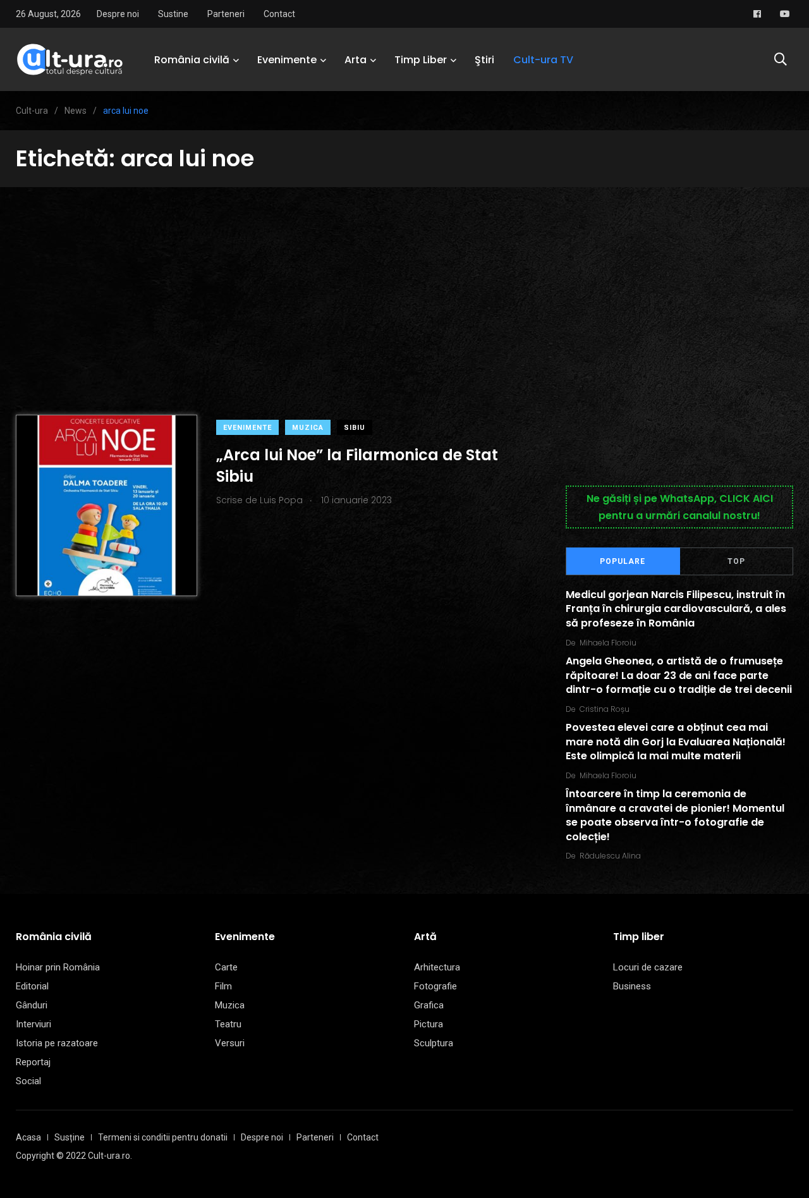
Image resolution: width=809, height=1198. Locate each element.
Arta (355, 59)
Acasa (28, 1137)
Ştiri (484, 59)
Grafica (429, 1005)
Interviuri (33, 1024)
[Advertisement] (404, 281)
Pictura (428, 1024)
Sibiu (354, 428)
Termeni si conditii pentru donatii (163, 1137)
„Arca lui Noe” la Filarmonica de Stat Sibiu (357, 465)
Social (28, 1081)
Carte (226, 967)
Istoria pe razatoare (57, 1043)
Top (736, 561)
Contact (279, 14)
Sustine (173, 14)
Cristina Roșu (605, 709)
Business (632, 986)
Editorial (32, 986)
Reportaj (33, 1062)
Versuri (230, 1043)
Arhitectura (437, 967)
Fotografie (435, 986)
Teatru (228, 1024)
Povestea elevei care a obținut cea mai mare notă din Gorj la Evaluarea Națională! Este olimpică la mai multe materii (676, 742)
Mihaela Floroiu (608, 642)
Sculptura (433, 1043)
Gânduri (31, 1005)
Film (223, 986)
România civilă (191, 59)
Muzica (308, 428)
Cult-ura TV (543, 59)
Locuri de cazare (648, 967)
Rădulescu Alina (610, 855)
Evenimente (287, 59)
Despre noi (118, 14)
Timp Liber (420, 59)
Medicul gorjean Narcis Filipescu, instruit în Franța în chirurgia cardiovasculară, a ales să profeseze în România (676, 608)
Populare (622, 561)
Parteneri (226, 14)
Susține (69, 1137)
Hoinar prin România (58, 967)
